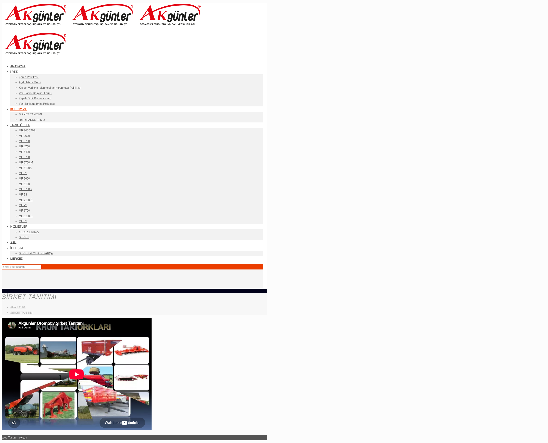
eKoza (23, 437)
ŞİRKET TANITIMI (21, 312)
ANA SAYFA (18, 307)
